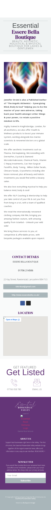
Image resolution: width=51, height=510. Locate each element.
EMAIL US (37, 389)
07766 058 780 (14, 389)
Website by (25, 503)
